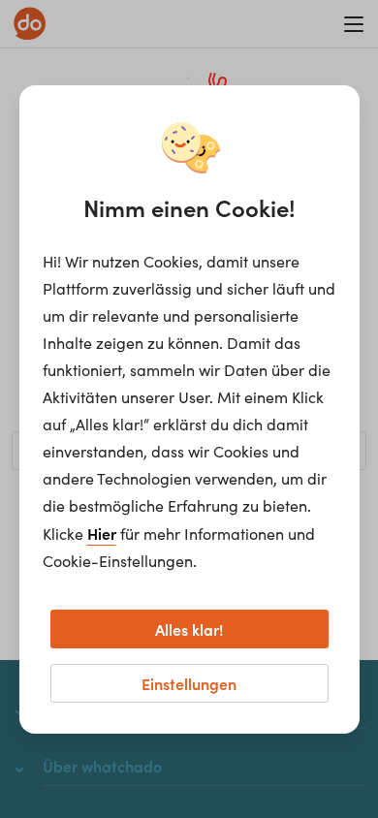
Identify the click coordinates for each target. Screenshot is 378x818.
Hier (101, 533)
